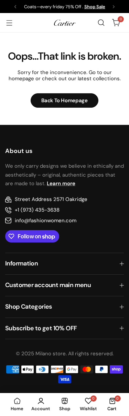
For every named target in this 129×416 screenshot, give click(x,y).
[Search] (101, 22)
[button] (15, 7)
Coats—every (38, 7)
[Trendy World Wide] (64, 22)
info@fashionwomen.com (45, 220)
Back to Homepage (64, 100)
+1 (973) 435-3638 (37, 209)
